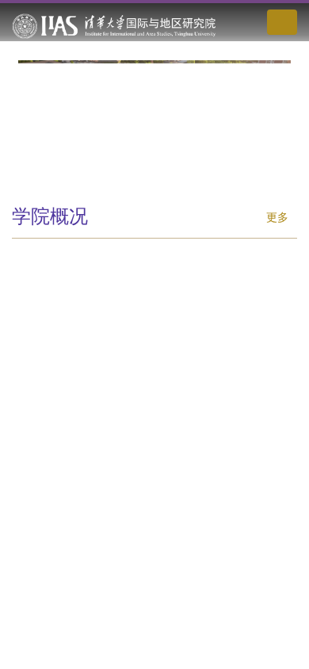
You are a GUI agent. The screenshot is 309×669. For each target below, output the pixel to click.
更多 (277, 217)
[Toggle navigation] (282, 22)
